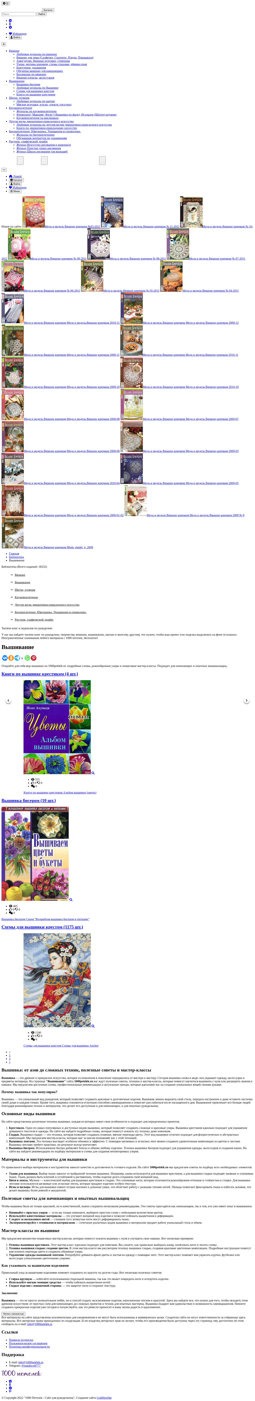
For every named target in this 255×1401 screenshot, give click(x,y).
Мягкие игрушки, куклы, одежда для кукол (43, 104)
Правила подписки (21, 1340)
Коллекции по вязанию (31, 74)
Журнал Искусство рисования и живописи (43, 144)
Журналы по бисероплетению (35, 134)
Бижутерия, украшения (31, 67)
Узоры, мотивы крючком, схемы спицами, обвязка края (51, 64)
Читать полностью (13, 1313)
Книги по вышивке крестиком (35, 94)
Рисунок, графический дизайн (28, 141)
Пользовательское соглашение (28, 1343)
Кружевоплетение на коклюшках (37, 118)
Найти (41, 14)
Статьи (70, 160)
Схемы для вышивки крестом (35, 91)
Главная (14, 553)
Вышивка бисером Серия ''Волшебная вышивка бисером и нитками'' (45, 919)
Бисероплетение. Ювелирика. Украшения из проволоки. (45, 131)
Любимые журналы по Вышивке (37, 87)
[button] (8, 700)
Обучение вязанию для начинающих (39, 71)
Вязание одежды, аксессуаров (35, 77)
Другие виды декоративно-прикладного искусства (41, 121)
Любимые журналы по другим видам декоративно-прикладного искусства (64, 124)
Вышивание (16, 81)
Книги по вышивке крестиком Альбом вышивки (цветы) (37, 792)
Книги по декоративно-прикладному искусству (46, 128)
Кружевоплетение (20, 107)
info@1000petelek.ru (39, 1324)
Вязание (14, 50)
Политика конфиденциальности (29, 1346)
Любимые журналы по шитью (35, 101)
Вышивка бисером (28, 84)
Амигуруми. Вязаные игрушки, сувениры (43, 60)
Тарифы (55, 160)
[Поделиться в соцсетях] (5, 3)
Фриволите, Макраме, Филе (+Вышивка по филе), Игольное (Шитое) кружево (66, 114)
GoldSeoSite (104, 1397)
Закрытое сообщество (122, 160)
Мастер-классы (89, 160)
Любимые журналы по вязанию (36, 54)
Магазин (11, 160)
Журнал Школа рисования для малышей (42, 151)
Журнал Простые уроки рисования (38, 148)
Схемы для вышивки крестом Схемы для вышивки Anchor (38, 1045)
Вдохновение (149, 160)
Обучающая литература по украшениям (41, 138)
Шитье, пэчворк (19, 97)
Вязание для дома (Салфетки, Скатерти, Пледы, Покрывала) (54, 57)
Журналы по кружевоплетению (36, 111)
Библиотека (33, 160)
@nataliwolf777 (31, 1365)
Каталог (48, 10)
